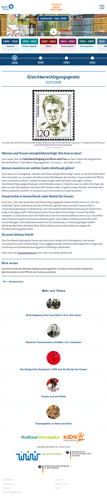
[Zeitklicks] (8, 7)
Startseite (8, 479)
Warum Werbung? (12, 492)
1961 (92, 62)
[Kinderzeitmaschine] (23, 18)
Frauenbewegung (27, 252)
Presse (6, 488)
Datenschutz (61, 483)
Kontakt (59, 479)
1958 (15, 62)
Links (57, 488)
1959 (41, 62)
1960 (66, 62)
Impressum (9, 483)
